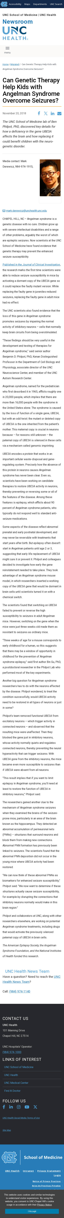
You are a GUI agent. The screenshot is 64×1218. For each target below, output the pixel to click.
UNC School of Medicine (20, 15)
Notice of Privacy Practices (47, 1181)
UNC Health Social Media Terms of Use (21, 1118)
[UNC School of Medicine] (32, 1157)
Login (57, 1175)
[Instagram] (18, 1107)
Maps (27, 4)
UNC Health (48, 15)
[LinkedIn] (11, 1107)
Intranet (28, 1170)
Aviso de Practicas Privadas (46, 1186)
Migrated (14, 64)
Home (6, 64)
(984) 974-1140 (19, 991)
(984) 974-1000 (12, 1052)
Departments (40, 4)
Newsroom (18, 21)
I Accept (32, 1211)
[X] (35, 1107)
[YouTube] (27, 1107)
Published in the (31, 264)
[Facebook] (4, 1107)
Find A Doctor (12, 1090)
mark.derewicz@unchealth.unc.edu (26, 210)
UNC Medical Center (16, 1082)
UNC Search (56, 4)
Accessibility (15, 4)
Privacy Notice (44, 1204)
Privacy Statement (49, 1170)
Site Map (7, 1130)
